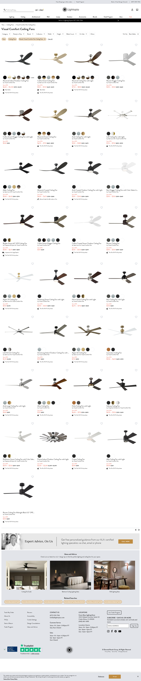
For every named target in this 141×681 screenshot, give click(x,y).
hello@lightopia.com (57, 617)
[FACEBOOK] (112, 631)
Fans (3, 25)
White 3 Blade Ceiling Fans (94, 602)
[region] (70, 676)
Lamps (58, 17)
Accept (115, 676)
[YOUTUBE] (119, 631)
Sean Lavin (42, 83)
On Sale (82, 34)
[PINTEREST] (115, 631)
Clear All (50, 39)
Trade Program (80, 2)
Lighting (11, 17)
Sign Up (134, 626)
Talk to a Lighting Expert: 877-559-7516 (70, 20)
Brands (95, 17)
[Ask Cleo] (39, 10)
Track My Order (9, 612)
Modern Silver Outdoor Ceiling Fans (32, 602)
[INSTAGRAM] (108, 631)
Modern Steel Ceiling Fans (12, 602)
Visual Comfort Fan (10, 83)
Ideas (121, 17)
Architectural (36, 17)
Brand (29, 34)
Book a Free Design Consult (119, 2)
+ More (92, 34)
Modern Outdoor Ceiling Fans (113, 602)
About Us (7, 616)
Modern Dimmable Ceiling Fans (53, 602)
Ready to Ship (17, 34)
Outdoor (69, 17)
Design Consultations (33, 623)
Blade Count (70, 34)
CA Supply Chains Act (122, 651)
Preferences (101, 676)
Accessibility (31, 616)
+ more (32, 77)
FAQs (6, 620)
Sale (130, 17)
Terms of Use (114, 651)
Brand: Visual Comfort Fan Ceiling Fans (31, 39)
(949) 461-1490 (84, 621)
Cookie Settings (32, 620)
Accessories (82, 17)
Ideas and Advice (32, 627)
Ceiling (23, 17)
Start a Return (8, 623)
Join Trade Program (114, 612)
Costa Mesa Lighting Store (87, 615)
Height (59, 34)
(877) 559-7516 (135, 2)
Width (50, 34)
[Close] (138, 676)
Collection (39, 34)
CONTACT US (54, 612)
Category (5, 34)
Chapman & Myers (10, 245)
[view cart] (137, 9)
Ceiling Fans (10, 25)
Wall (48, 17)
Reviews (29, 612)
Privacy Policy (108, 651)
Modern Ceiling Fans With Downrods (74, 602)
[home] (70, 12)
